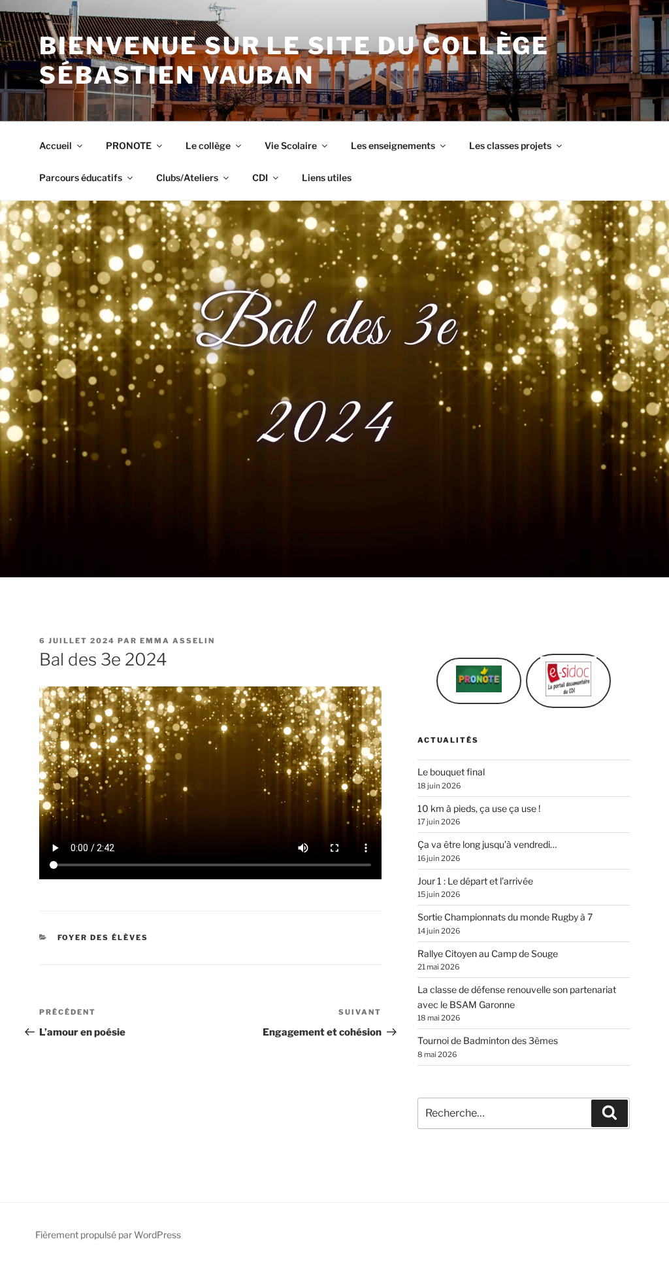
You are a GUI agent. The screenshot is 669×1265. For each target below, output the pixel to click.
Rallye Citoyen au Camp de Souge (487, 953)
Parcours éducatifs (80, 177)
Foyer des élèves (103, 937)
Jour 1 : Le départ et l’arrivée (475, 880)
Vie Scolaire (291, 145)
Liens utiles (326, 177)
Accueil (55, 145)
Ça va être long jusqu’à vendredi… (487, 844)
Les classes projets (510, 145)
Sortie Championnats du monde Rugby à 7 (505, 916)
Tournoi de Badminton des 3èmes (487, 1040)
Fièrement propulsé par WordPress (108, 1234)
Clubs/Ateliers (187, 177)
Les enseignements (393, 145)
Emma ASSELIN (177, 640)
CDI (260, 177)
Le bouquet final (451, 771)
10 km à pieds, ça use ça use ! (478, 808)
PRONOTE (129, 145)
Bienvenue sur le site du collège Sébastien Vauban (294, 60)
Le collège (208, 145)
